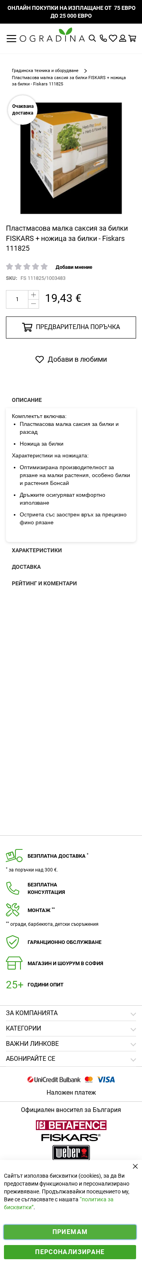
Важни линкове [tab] (32, 1043)
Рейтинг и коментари (44, 583)
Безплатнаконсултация (46, 888)
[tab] (71, 1059)
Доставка (26, 567)
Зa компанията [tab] (32, 1013)
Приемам (70, 1232)
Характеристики (37, 550)
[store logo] (52, 35)
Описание (27, 400)
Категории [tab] (23, 1028)
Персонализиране (70, 1252)
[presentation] (71, 400)
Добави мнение (74, 267)
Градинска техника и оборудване (45, 70)
